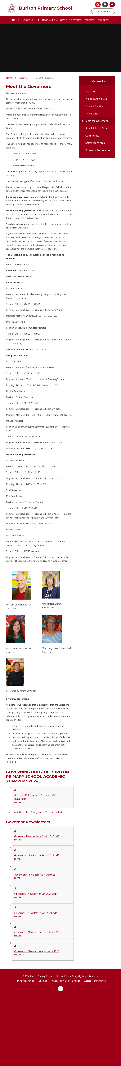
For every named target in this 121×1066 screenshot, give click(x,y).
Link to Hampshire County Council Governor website (37, 812)
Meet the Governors (45, 77)
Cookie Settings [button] (72, 980)
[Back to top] (60, 988)
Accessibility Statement (95, 980)
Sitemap (43, 980)
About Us (23, 77)
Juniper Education (90, 976)
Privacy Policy (57, 980)
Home (9, 77)
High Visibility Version (25, 980)
